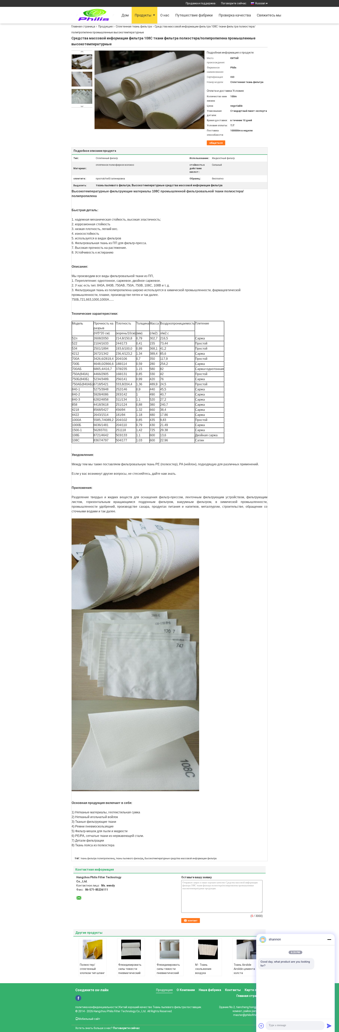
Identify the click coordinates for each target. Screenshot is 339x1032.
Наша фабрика (210, 990)
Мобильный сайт (89, 1018)
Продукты (143, 15)
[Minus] (329, 939)
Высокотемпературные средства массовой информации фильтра (181, 858)
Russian (260, 3)
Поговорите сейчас (233, 3)
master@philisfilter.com (248, 1015)
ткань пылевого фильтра (129, 858)
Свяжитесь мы (269, 15)
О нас (164, 15)
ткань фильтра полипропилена (98, 858)
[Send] (329, 1025)
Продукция (105, 26)
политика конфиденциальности (96, 1007)
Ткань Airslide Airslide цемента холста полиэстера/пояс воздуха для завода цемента (245, 975)
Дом (125, 15)
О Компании (186, 990)
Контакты (233, 990)
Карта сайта (254, 990)
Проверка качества (235, 15)
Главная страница (83, 26)
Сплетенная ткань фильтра (134, 26)
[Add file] (261, 1025)
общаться (216, 142)
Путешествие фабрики (194, 15)
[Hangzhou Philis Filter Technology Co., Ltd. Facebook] (78, 998)
